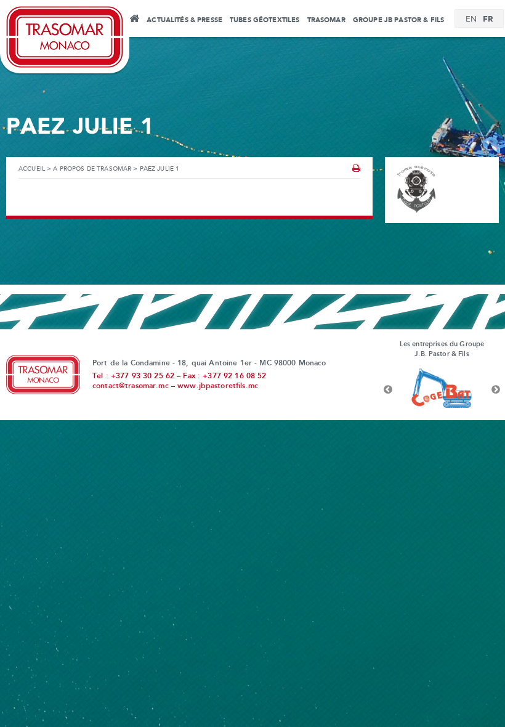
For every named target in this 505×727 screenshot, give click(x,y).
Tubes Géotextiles (264, 20)
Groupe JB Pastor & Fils (398, 20)
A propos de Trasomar (92, 169)
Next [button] (496, 390)
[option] (442, 390)
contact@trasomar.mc (130, 386)
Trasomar (326, 20)
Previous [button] (388, 390)
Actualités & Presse (184, 20)
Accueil (134, 20)
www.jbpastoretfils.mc (217, 386)
